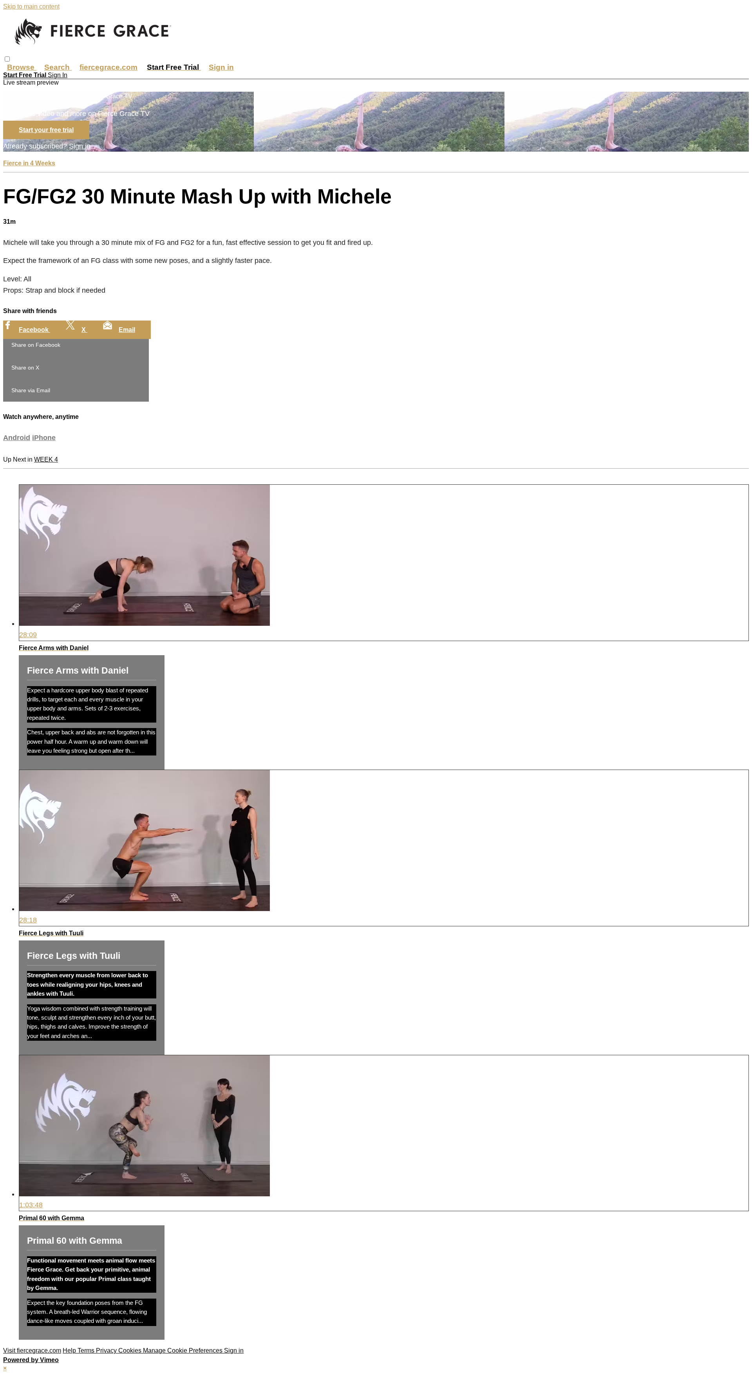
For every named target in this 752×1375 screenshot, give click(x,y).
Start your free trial (46, 130)
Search (58, 67)
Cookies (130, 1350)
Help (70, 1350)
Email (127, 329)
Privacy (107, 1350)
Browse (21, 67)
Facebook (34, 329)
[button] (7, 59)
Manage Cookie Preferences (183, 1350)
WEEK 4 (46, 459)
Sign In (57, 75)
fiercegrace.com (108, 67)
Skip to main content (31, 6)
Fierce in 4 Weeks (29, 163)
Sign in (221, 67)
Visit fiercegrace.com (32, 1350)
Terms (87, 1350)
